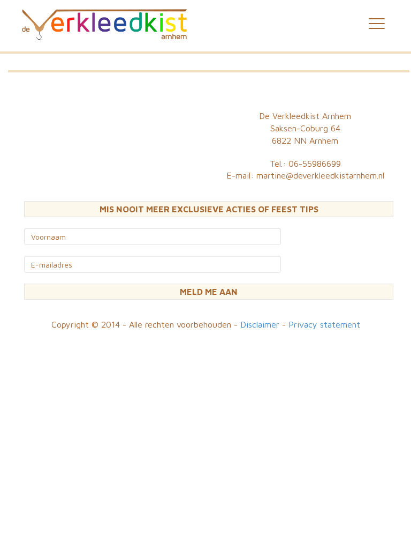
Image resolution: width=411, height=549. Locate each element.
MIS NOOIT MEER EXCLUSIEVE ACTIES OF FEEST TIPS (209, 209)
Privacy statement (324, 324)
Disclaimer (259, 324)
